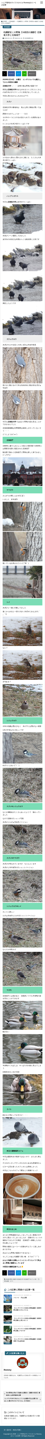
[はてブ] (18, 73)
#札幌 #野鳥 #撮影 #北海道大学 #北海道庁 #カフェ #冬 (21, 1279)
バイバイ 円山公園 (20, 1297)
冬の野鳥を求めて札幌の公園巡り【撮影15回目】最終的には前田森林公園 (23, 1394)
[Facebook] (11, 73)
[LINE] (24, 73)
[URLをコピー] (31, 73)
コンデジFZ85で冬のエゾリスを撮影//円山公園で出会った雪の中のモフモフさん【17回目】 (21, 1400)
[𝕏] (4, 73)
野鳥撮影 (6, 1281)
